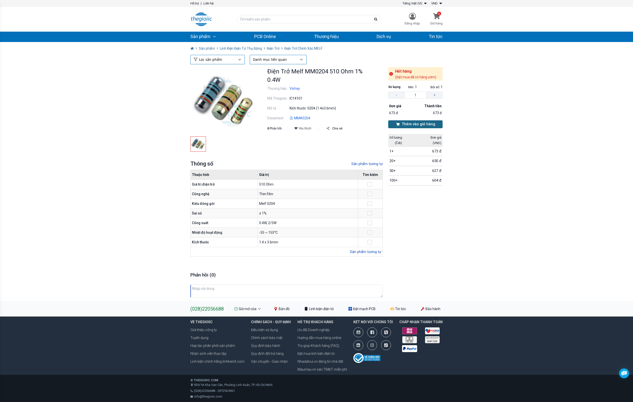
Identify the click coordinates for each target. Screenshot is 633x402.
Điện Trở (273, 48)
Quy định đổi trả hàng (267, 354)
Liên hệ (208, 3)
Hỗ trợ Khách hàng (315, 322)
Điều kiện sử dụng (264, 330)
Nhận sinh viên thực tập (208, 354)
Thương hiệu (326, 36)
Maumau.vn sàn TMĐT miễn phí (322, 369)
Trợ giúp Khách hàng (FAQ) (318, 346)
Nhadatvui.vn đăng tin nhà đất (320, 361)
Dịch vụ (384, 36)
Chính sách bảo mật (266, 338)
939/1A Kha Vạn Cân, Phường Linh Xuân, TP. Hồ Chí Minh (233, 385)
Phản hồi (274, 128)
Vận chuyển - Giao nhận (269, 361)
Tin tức (436, 36)
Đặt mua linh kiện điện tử (316, 354)
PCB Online (265, 36)
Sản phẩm (207, 48)
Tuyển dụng (199, 338)
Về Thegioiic (201, 322)
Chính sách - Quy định (271, 322)
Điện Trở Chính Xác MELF (303, 48)
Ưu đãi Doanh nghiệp (313, 330)
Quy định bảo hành (265, 346)
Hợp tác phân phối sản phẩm (212, 346)
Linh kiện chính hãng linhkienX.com (217, 361)
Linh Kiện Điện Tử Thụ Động (241, 48)
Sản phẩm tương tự (367, 164)
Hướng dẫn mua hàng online (319, 338)
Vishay (295, 88)
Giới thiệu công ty (203, 330)
